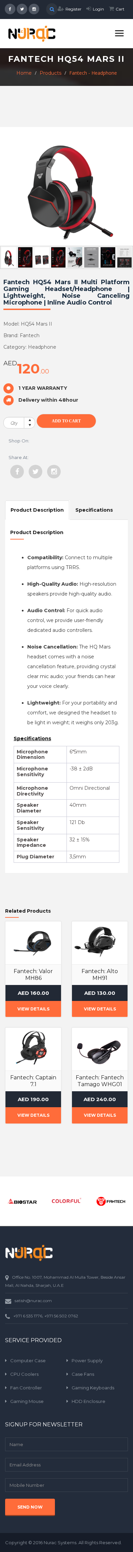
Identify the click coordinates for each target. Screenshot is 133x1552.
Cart (120, 9)
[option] (22, 1201)
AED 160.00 (33, 993)
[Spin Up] (29, 420)
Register (73, 9)
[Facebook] (17, 471)
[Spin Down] (29, 425)
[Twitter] (35, 471)
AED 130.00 (99, 993)
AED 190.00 (33, 1099)
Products (50, 73)
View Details (33, 1008)
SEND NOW (30, 1507)
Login (98, 9)
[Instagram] (54, 471)
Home (24, 73)
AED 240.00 (100, 1099)
